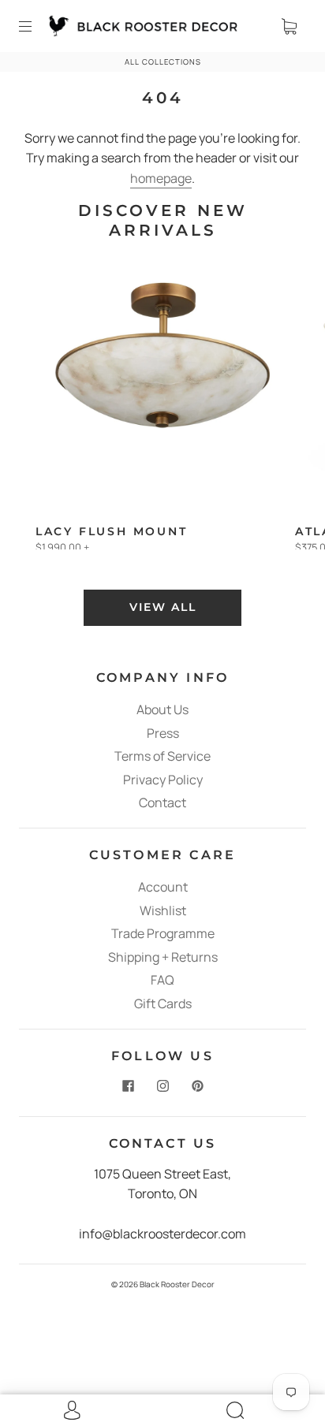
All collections (163, 62)
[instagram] (162, 1086)
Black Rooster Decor (177, 1284)
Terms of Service (162, 756)
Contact (162, 802)
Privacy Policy (163, 779)
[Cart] (288, 26)
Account (163, 886)
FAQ (162, 980)
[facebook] (127, 1086)
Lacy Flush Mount (111, 531)
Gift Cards (163, 1003)
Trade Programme (163, 933)
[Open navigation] (36, 26)
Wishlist (163, 910)
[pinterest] (197, 1086)
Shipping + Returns (163, 957)
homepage (161, 178)
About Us (162, 709)
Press (163, 733)
